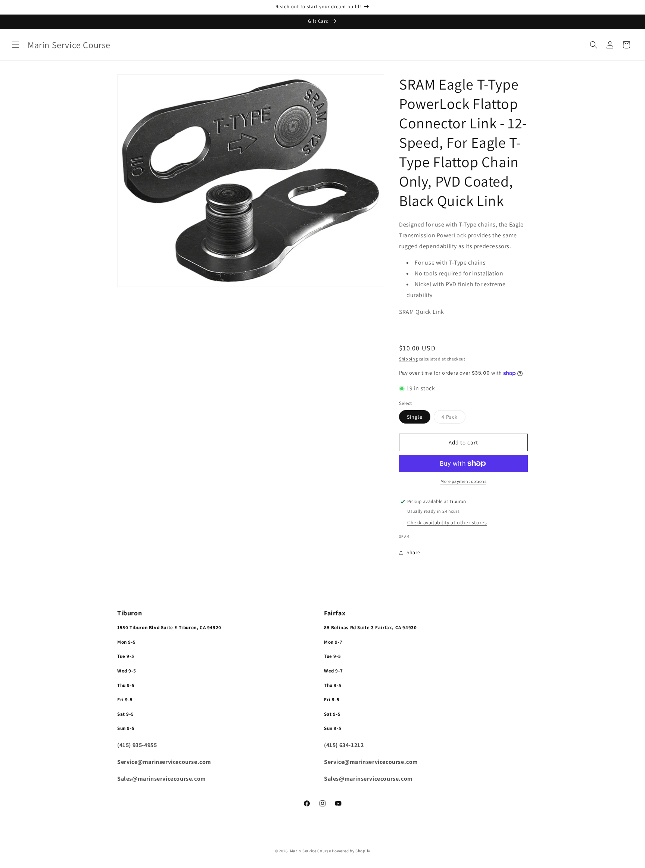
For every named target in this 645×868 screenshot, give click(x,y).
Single (415, 416)
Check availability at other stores (447, 522)
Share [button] (413, 552)
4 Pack (453, 418)
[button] (15, 45)
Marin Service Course (311, 850)
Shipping (408, 359)
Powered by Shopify (351, 850)
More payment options (463, 481)
